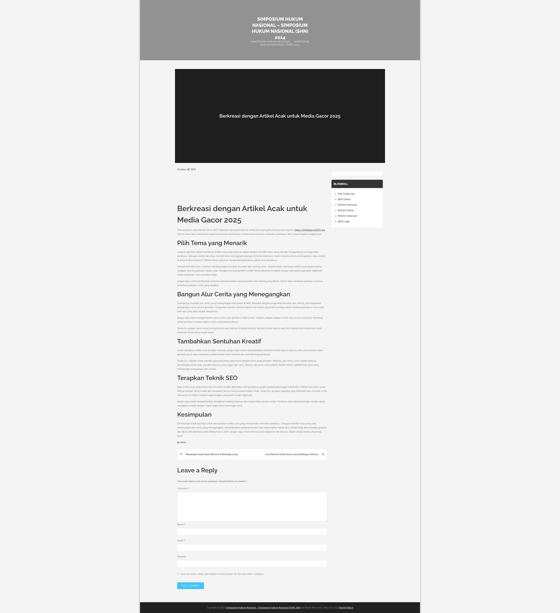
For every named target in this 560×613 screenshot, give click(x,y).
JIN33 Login (344, 221)
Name (181, 524)
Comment (183, 488)
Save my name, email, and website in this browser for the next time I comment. (222, 574)
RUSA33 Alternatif (347, 204)
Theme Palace (345, 607)
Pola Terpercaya (346, 193)
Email (181, 540)
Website (181, 556)
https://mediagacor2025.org (310, 229)
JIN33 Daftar (344, 199)
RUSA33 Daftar (346, 210)
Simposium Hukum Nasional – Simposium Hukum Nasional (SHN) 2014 (263, 607)
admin (183, 442)
